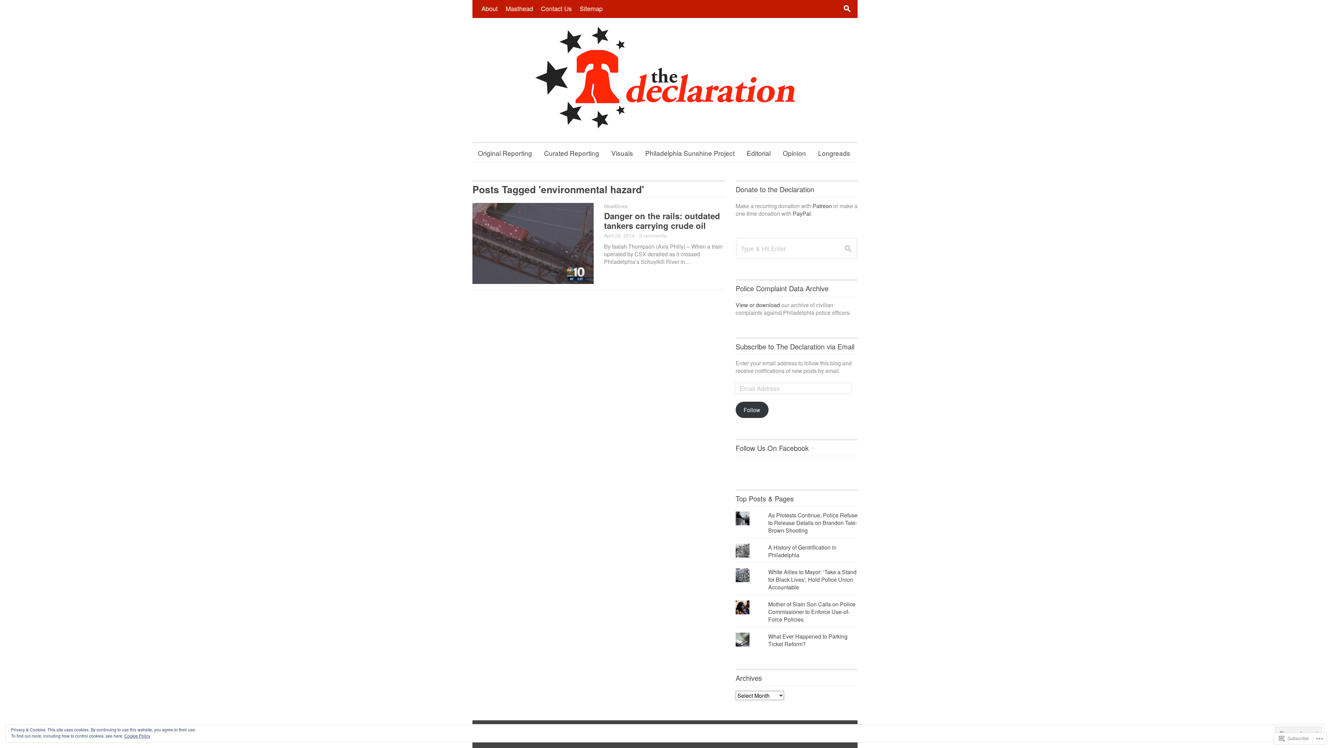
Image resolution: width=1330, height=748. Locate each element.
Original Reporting (505, 153)
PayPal (802, 213)
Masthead (519, 8)
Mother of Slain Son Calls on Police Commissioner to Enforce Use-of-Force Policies (811, 611)
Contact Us (556, 8)
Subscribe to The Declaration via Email (795, 346)
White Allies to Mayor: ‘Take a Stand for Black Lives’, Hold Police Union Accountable (812, 579)
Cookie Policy (137, 736)
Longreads (834, 153)
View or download (758, 305)
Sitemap (591, 8)
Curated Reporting (571, 153)
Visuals (622, 153)
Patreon (822, 206)
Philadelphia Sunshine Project (690, 153)
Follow (752, 410)
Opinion (794, 153)
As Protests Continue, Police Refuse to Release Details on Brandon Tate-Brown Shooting (813, 522)
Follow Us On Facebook (772, 448)
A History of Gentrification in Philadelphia (802, 551)
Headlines (616, 206)
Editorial (759, 153)
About (489, 8)
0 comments (652, 235)
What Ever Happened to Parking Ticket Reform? (808, 640)
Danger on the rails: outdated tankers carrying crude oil (662, 220)
